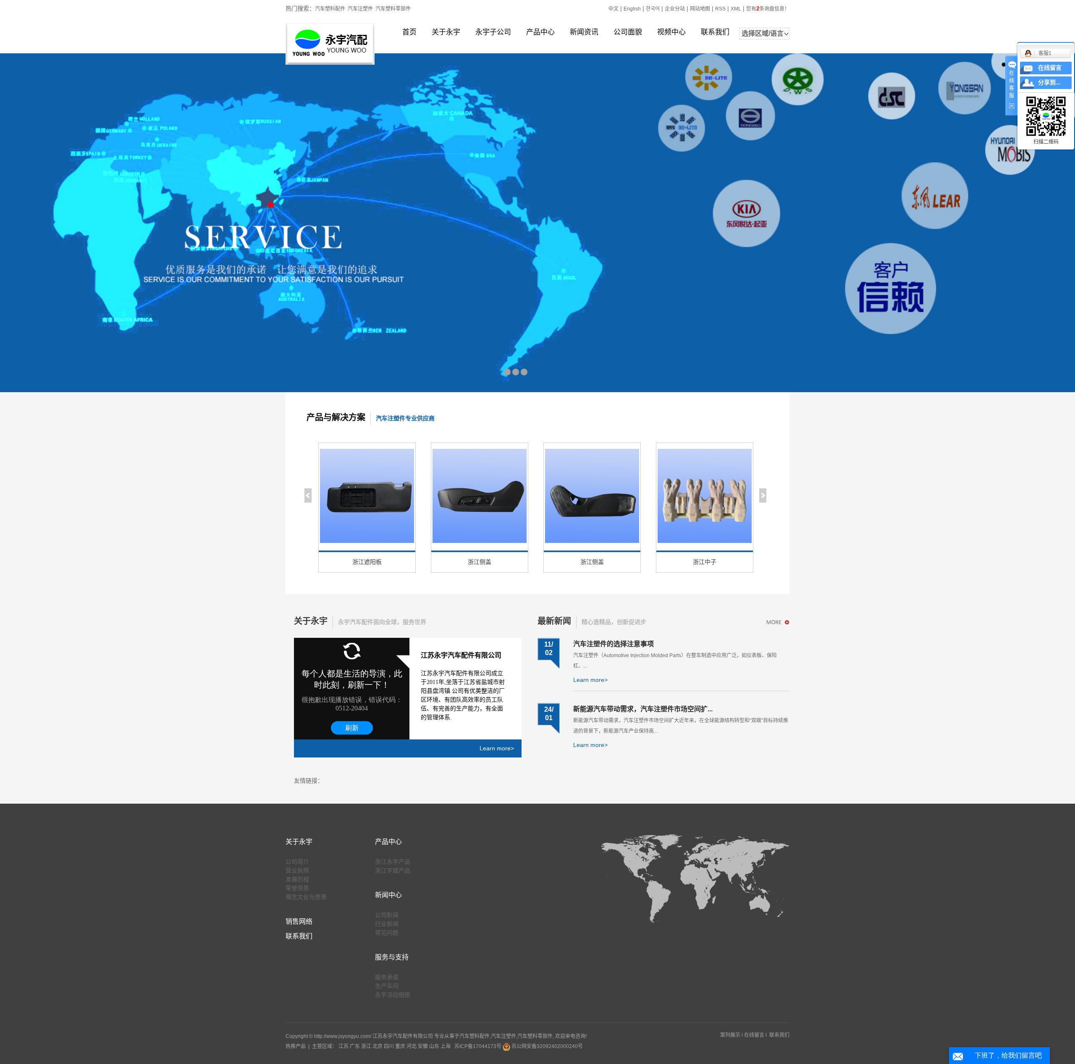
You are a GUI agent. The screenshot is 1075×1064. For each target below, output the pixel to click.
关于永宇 (446, 32)
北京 (377, 1046)
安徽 (423, 1046)
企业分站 (675, 9)
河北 (411, 1046)
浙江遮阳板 (367, 562)
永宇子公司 (493, 32)
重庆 (400, 1046)
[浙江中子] (704, 497)
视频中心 (671, 32)
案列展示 (730, 1035)
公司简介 (297, 861)
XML (736, 9)
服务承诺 (387, 977)
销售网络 (299, 921)
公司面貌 (628, 32)
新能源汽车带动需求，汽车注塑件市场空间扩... (643, 709)
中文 (613, 9)
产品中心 (540, 32)
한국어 (653, 9)
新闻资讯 (584, 32)
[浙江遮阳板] (367, 497)
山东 (434, 1046)
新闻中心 (388, 895)
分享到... (1049, 82)
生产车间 (387, 986)
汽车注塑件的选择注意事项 (613, 643)
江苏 (343, 1046)
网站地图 (700, 9)
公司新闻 (387, 915)
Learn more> (497, 748)
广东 (355, 1046)
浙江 (366, 1046)
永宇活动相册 (392, 994)
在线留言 (754, 1035)
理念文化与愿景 (306, 897)
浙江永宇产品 (392, 861)
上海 (445, 1046)
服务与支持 (392, 957)
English (632, 9)
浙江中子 (704, 562)
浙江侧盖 (479, 562)
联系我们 (715, 32)
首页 (409, 32)
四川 (389, 1046)
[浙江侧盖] (479, 497)
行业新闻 (387, 923)
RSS (720, 9)
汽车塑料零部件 (393, 9)
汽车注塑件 (360, 9)
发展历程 (297, 879)
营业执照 (297, 870)
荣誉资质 (297, 888)
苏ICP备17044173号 (477, 1046)
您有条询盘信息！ (767, 9)
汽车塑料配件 (330, 9)
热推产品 (296, 1046)
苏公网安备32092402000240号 (546, 1046)
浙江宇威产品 (392, 870)
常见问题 (387, 932)
